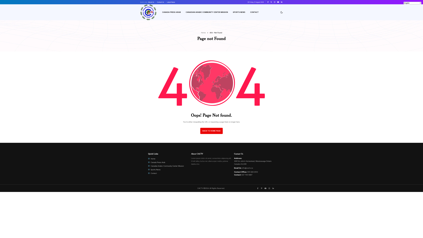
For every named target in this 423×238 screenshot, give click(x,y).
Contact (254, 12)
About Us (151, 2)
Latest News (171, 2)
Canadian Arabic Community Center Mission (207, 12)
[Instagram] (269, 188)
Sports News (239, 12)
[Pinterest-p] (261, 188)
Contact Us (160, 2)
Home (204, 33)
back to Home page (211, 131)
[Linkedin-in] (273, 188)
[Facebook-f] (258, 188)
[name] (268, 2)
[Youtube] (265, 188)
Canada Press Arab (171, 12)
